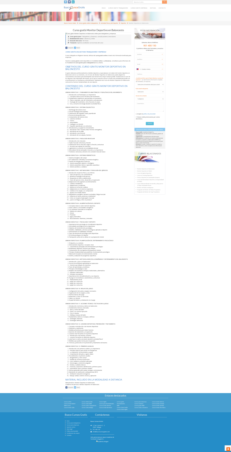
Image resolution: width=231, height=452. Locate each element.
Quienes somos (71, 427)
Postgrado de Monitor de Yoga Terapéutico (148, 192)
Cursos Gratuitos (138, 403)
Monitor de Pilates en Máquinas (145, 187)
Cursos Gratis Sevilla (122, 407)
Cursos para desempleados (106, 403)
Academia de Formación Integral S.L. (102, 438)
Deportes (123, 23)
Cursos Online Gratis (87, 401)
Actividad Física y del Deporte (109, 23)
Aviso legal (69, 429)
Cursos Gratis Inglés (122, 409)
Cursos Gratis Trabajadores (89, 405)
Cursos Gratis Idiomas (105, 405)
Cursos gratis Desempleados (121, 402)
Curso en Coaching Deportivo (144, 175)
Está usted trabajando (142, 88)
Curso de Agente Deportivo (144, 173)
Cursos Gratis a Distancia (141, 407)
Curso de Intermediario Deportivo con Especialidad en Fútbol (150, 180)
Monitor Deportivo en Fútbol (144, 171)
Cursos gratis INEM (139, 405)
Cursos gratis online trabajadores (88, 23)
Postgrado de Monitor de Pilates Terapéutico (148, 190)
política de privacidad (149, 114)
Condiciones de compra (73, 433)
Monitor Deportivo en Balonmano (146, 169)
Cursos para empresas (140, 401)
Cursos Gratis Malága (87, 407)
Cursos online (67, 401)
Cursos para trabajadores (73, 423)
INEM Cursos (67, 405)
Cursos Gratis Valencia (158, 401)
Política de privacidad (72, 431)
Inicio (104, 8)
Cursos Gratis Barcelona (105, 407)
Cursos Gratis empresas (139, 8)
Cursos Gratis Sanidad (158, 405)
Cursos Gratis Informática (158, 407)
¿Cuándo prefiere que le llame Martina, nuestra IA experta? (149, 79)
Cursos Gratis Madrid (69, 403)
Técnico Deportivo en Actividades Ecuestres (148, 177)
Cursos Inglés (102, 401)
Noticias (153, 8)
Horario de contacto (141, 96)
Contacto (162, 8)
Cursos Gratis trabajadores (118, 8)
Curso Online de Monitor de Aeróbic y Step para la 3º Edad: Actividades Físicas (150, 184)
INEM (118, 405)
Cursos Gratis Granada (158, 403)
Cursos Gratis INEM (87, 403)
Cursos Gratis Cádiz (69, 407)
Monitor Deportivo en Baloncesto (139, 23)
